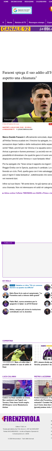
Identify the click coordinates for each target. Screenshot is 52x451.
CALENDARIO (41, 1)
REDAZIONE (29, 1)
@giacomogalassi (25, 129)
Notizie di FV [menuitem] (20, 22)
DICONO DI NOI (16, 1)
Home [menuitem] (9, 22)
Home (6, 1)
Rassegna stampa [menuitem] (36, 22)
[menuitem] (3, 22)
